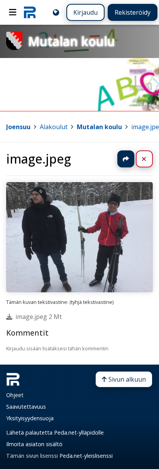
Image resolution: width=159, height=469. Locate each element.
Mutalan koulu (99, 127)
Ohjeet (15, 395)
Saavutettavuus (26, 406)
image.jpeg (38, 158)
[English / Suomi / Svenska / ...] (56, 12)
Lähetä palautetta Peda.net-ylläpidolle (55, 432)
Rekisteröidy (133, 12)
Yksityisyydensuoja (30, 418)
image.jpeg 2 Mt (38, 316)
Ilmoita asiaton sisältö (34, 444)
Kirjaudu (85, 12)
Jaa (125, 158)
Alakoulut (54, 127)
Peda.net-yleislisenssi (86, 455)
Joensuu (18, 127)
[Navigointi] (12, 12)
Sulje (150, 159)
